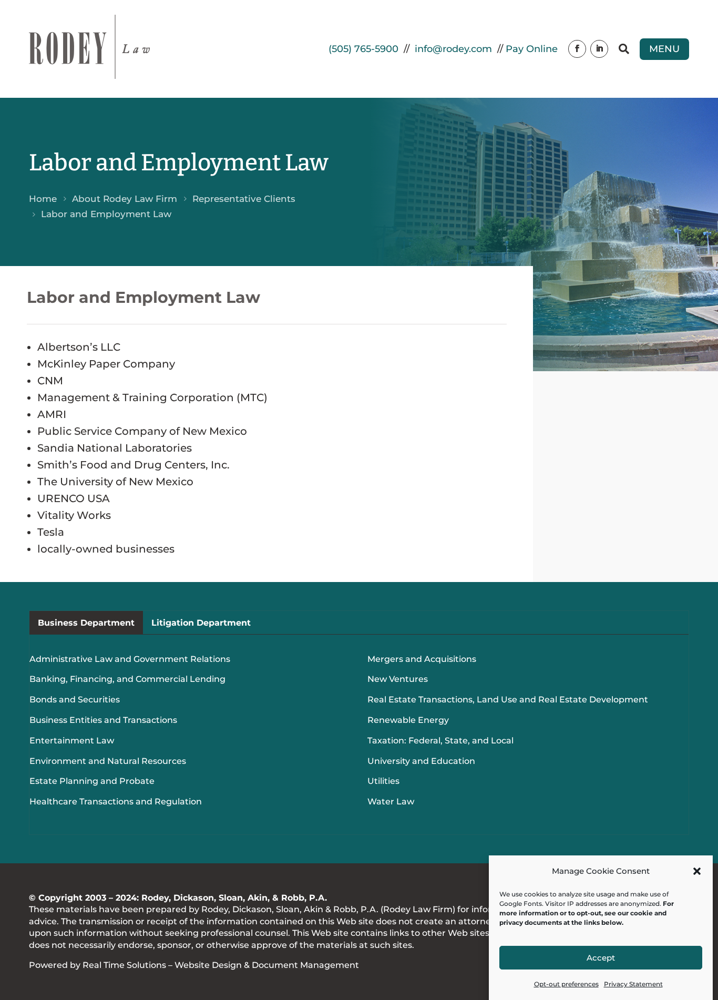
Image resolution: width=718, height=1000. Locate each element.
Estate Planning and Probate (92, 781)
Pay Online (532, 49)
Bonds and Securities (74, 700)
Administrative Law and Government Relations (129, 659)
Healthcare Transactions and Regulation (115, 802)
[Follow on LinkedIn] (599, 49)
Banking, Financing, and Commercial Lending (127, 679)
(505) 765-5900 (363, 49)
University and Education (421, 761)
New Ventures (397, 679)
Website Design (208, 965)
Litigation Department (201, 622)
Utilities (383, 781)
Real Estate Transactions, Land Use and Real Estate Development (507, 700)
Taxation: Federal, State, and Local (440, 741)
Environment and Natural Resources (107, 761)
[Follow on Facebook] (577, 49)
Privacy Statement (633, 984)
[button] (697, 871)
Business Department (86, 622)
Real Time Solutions (124, 965)
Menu (664, 49)
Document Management (305, 965)
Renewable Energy (408, 720)
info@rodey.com (453, 49)
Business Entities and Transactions (103, 720)
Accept (601, 958)
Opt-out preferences (566, 984)
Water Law (390, 802)
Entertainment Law (71, 741)
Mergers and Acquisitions (421, 659)
